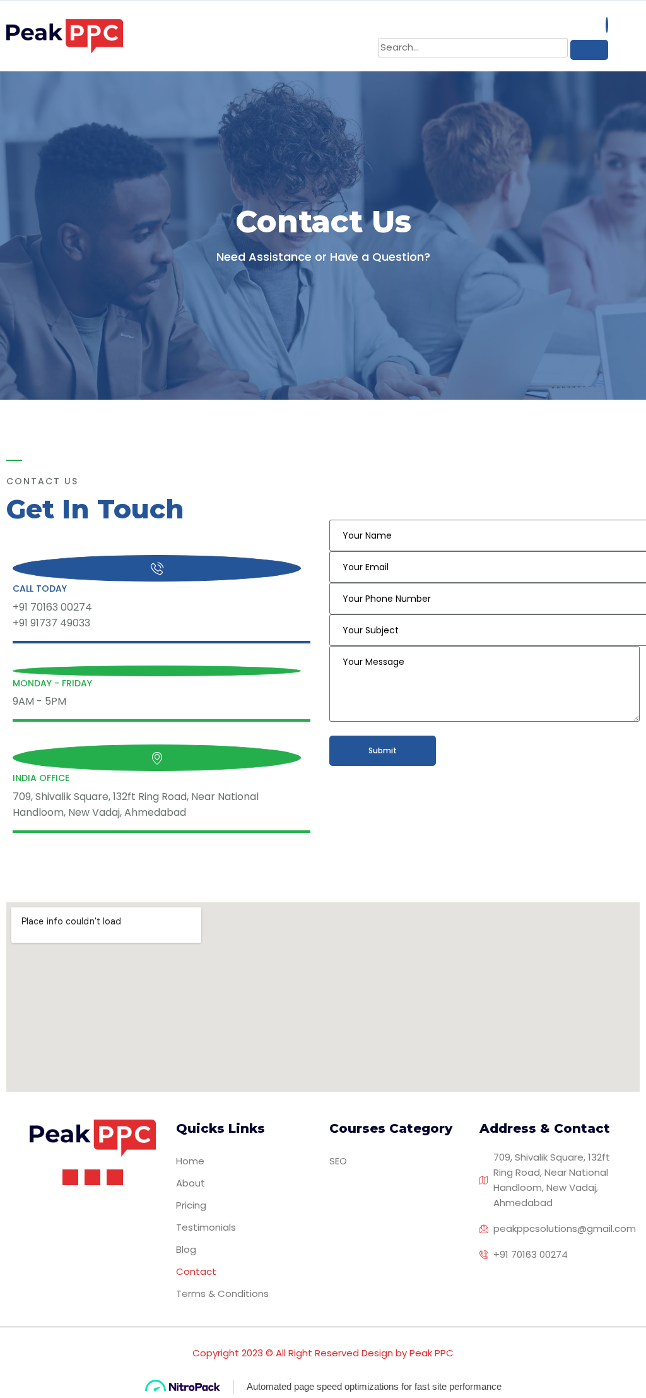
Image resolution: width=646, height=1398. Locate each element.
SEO (338, 1161)
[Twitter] (92, 1177)
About (190, 1183)
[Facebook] (70, 1177)
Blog (186, 1249)
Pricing (191, 1205)
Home (190, 1161)
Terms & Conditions (222, 1293)
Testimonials (206, 1227)
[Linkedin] (114, 1177)
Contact (196, 1271)
